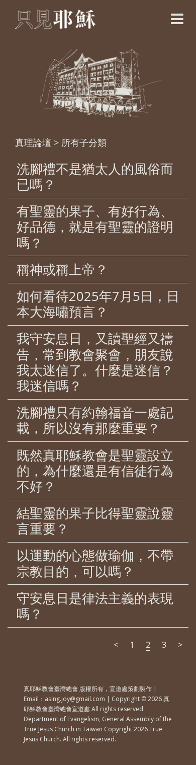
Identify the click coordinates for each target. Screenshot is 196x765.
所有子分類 (84, 142)
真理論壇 (33, 142)
